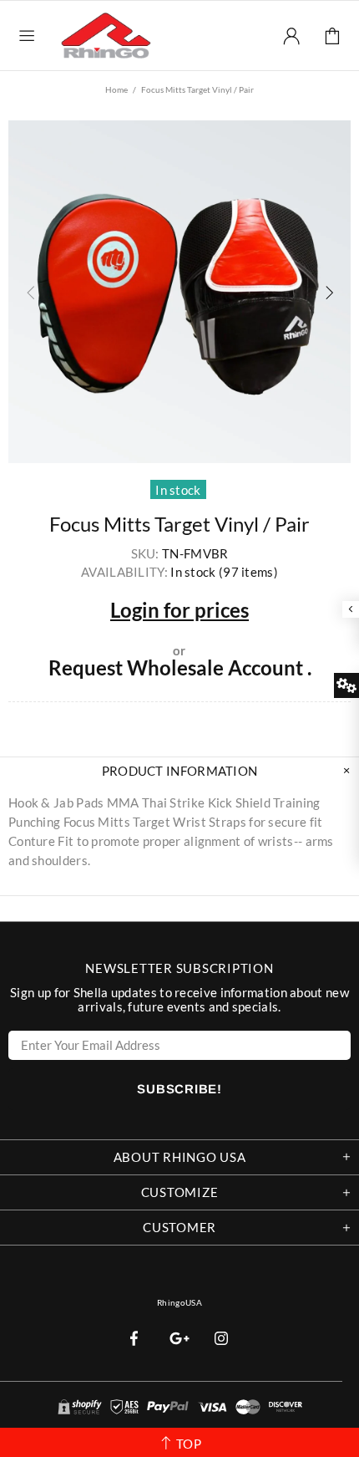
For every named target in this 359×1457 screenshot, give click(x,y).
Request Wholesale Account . (179, 668)
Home (116, 89)
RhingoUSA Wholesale (106, 35)
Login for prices (179, 610)
